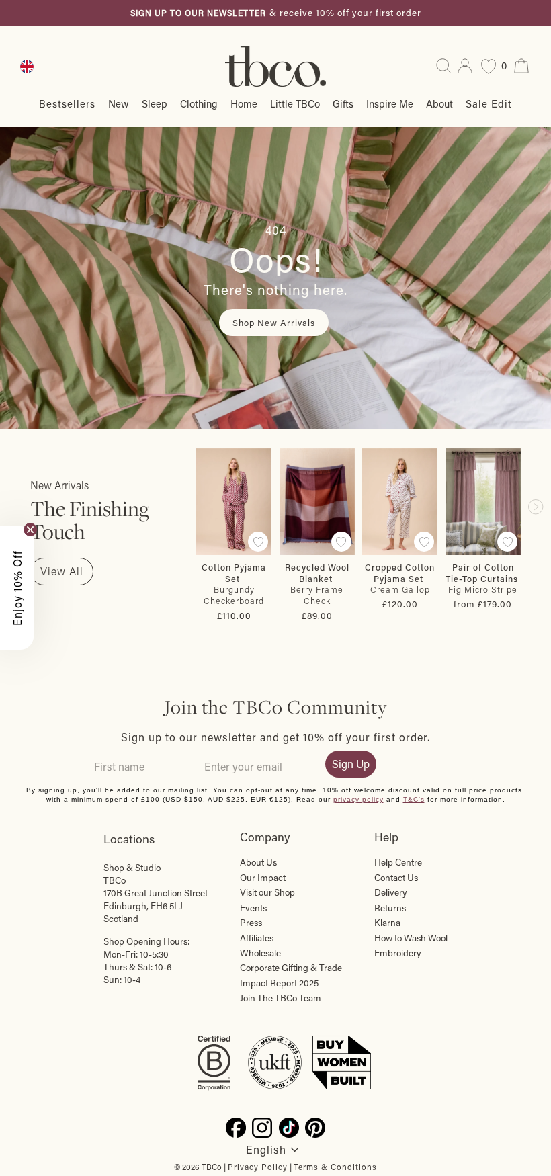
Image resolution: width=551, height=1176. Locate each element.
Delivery (390, 892)
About (439, 103)
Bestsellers (67, 103)
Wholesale (260, 953)
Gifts (343, 103)
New (118, 103)
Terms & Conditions (335, 1166)
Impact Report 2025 (279, 983)
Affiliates (256, 938)
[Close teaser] (30, 529)
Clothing (199, 103)
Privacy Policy (258, 1166)
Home (243, 103)
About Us (258, 862)
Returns (390, 908)
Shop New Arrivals (273, 322)
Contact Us (396, 878)
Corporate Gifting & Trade (291, 968)
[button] (17, 588)
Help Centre (398, 862)
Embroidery (397, 953)
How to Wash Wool (411, 938)
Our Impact (263, 878)
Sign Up (351, 764)
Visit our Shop (267, 892)
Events (253, 908)
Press (251, 923)
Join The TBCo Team (280, 998)
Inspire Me (389, 103)
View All (61, 571)
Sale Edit (489, 103)
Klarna (387, 923)
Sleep (154, 103)
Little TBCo (295, 103)
